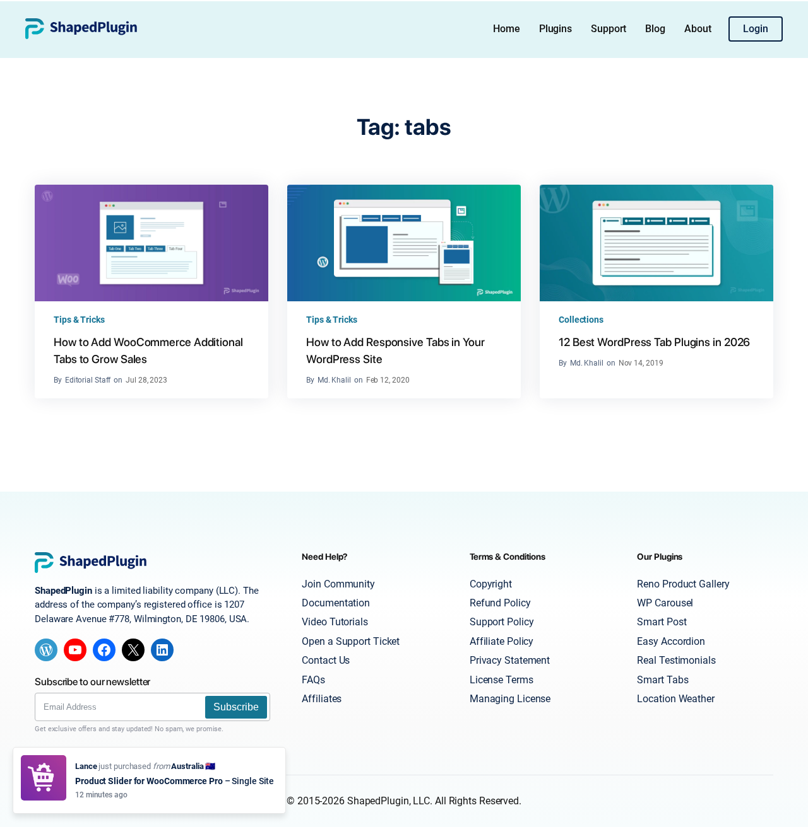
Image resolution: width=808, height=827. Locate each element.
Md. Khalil (334, 380)
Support (608, 29)
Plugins (555, 29)
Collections (581, 320)
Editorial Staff (88, 380)
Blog (655, 29)
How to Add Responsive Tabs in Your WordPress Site (395, 350)
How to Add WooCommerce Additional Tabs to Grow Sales (148, 350)
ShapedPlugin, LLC (388, 801)
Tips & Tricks (79, 320)
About (697, 29)
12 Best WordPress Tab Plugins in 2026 (654, 342)
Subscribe (236, 707)
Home (506, 29)
